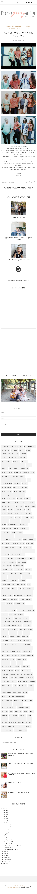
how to (4, 577)
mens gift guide (17, 607)
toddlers (5, 711)
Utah (29, 715)
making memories (7, 595)
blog (32, 472)
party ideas (28, 648)
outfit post (5, 644)
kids (28, 584)
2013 (4, 822)
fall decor (5, 521)
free (3, 543)
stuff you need (6, 685)
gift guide (29, 543)
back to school (7, 465)
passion (12, 651)
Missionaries (28, 607)
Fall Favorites (15, 521)
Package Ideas (15, 644)
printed (12, 659)
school (12, 674)
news (20, 633)
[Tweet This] (27, 182)
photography (27, 651)
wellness (29, 722)
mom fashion (22, 610)
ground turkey (16, 551)
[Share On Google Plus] (32, 182)
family (4, 525)
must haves (27, 625)
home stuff (5, 573)
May (5, 853)
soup (3, 681)
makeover (29, 592)
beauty (29, 465)
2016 (4, 816)
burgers (15, 480)
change (24, 483)
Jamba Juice (15, 584)
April (5, 855)
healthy (4, 562)
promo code (6, 663)
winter (4, 726)
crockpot (11, 506)
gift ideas (5, 547)
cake (29, 480)
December (7, 824)
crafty (4, 506)
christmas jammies (7, 495)
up (10, 715)
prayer (8, 655)
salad (23, 670)
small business (19, 678)
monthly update (7, 618)
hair (33, 551)
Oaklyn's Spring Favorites (18, 792)
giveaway (13, 547)
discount (18, 510)
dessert (4, 510)
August (6, 832)
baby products (6, 461)
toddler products (23, 707)
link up (4, 592)
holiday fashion (7, 569)
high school (22, 562)
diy (24, 510)
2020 (4, 808)
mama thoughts (19, 595)
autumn (21, 450)
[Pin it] (34, 182)
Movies (14, 625)
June (5, 851)
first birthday (10, 539)
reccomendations (7, 666)
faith (26, 517)
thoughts (17, 700)
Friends (8, 26)
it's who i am (6, 584)
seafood (19, 674)
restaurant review (7, 670)
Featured (24, 536)
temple (25, 693)
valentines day (14, 719)
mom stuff (31, 610)
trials (31, 711)
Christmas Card (7, 491)
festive (31, 536)
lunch (22, 592)
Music (20, 625)
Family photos (6, 528)
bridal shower (6, 480)
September (7, 830)
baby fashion (6, 454)
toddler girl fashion (8, 707)
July (5, 834)
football (32, 539)
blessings (26, 472)
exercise (17, 517)
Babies (28, 450)
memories (10, 603)
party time (5, 651)
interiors (22, 581)
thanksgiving (6, 696)
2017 (4, 814)
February (6, 859)
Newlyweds (12, 633)
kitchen (14, 588)
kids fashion (6, 588)
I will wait (5, 581)
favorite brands (16, 532)
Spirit (8, 681)
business (23, 480)
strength (32, 681)
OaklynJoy (5, 637)
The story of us (7, 700)
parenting (5, 648)
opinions (25, 637)
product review (22, 659)
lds (20, 588)
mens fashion (6, 607)
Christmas (24, 487)
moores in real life (8, 622)
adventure (31, 446)
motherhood (27, 622)
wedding (4, 722)
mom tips (4, 614)
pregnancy (15, 655)
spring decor (22, 681)
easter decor (18, 513)
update (15, 715)
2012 (4, 863)
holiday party (18, 569)
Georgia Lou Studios (13, 887)
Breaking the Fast (8, 844)
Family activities (13, 525)
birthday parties (7, 472)
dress (28, 510)
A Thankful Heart (7, 446)
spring (14, 681)
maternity (14, 599)
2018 (4, 812)
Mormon (18, 622)
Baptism (16, 465)
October (6, 828)
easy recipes (28, 513)
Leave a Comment (8, 182)
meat (3, 603)
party (12, 648)
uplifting (22, 715)
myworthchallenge (25, 629)
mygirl (4, 629)
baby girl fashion (7, 457)
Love (16, 592)
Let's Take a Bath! (15, 783)
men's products (19, 603)
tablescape (29, 689)
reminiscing (25, 666)
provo (14, 663)
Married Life (5, 599)
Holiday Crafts (6, 566)
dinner (10, 510)
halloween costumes (17, 554)
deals (27, 506)
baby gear (15, 454)
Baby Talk (16, 461)
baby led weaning (20, 457)
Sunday (15, 689)
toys (11, 711)
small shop (29, 678)
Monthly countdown (16, 614)
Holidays (28, 569)
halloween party (20, 558)
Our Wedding (27, 640)
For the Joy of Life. (12, 886)
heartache (12, 562)
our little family (15, 640)
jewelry (23, 584)
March (6, 857)
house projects (25, 573)
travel (25, 711)
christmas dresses (19, 491)
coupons (31, 502)
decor (33, 506)
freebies (8, 543)
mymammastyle (12, 629)
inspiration (14, 581)
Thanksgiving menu (18, 696)
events (11, 517)
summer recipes (6, 689)
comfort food (6, 502)
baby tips (24, 461)
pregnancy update (27, 655)
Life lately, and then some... (11, 841)
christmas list (19, 495)
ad (25, 446)
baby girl (24, 454)
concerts (16, 502)
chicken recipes (6, 487)
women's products (21, 730)
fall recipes (25, 521)
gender (22, 543)
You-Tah (6, 838)
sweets (22, 689)
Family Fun (23, 525)
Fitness (19, 539)
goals (20, 547)
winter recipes (12, 726)
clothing (27, 498)
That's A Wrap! (8, 836)
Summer (31, 685)
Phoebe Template (22, 886)
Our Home (5, 640)
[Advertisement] (18, 351)
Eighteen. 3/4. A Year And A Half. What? (14, 845)
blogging (15, 476)
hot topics (14, 573)
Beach (23, 465)
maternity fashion (25, 599)
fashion (15, 528)
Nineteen (26, 633)
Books (22, 476)
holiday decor (18, 566)
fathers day (5, 532)
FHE (3, 539)
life (24, 588)
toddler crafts (7, 704)
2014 (4, 820)
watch (29, 719)
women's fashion (7, 730)
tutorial (4, 715)
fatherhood (24, 528)
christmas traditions (8, 498)
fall (31, 517)
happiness (16, 26)
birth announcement (21, 469)
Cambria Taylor (7, 483)
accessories (18, 446)
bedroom (4, 469)
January (6, 861)
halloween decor (7, 558)
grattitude (5, 551)
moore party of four (21, 618)
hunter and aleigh (15, 577)
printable (5, 659)
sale (28, 670)
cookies (23, 502)
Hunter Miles (27, 577)
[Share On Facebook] (29, 182)
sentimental (28, 674)
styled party (23, 685)
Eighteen (4, 517)
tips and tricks (27, 700)
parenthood (26, 644)
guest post (26, 551)
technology (17, 693)
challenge (17, 483)
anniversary (5, 450)
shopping (5, 678)
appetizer (14, 450)
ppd (3, 655)
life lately (27, 26)
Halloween (5, 554)
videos (23, 719)
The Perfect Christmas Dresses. (20, 763)
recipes (17, 666)
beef (10, 469)
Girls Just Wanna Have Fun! (11, 849)
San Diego (5, 674)
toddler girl (18, 704)
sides (11, 678)
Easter (10, 513)
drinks (4, 513)
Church (19, 498)
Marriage (30, 595)
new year (4, 633)
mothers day (6, 625)
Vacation (5, 719)
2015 (4, 818)
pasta (19, 651)
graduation (27, 547)
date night (19, 506)
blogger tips (6, 476)
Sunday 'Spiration (9, 840)
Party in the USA (8, 847)
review (17, 670)
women (28, 726)
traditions (18, 711)
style (15, 685)
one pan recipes (15, 637)
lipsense (10, 592)
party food (19, 648)
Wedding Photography (16, 722)
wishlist (21, 726)
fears (17, 536)
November (7, 826)
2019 (4, 810)
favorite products (8, 536)
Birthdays (17, 472)
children (16, 487)
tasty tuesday (6, 693)
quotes (20, 663)
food (25, 539)
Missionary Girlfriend (9, 610)
